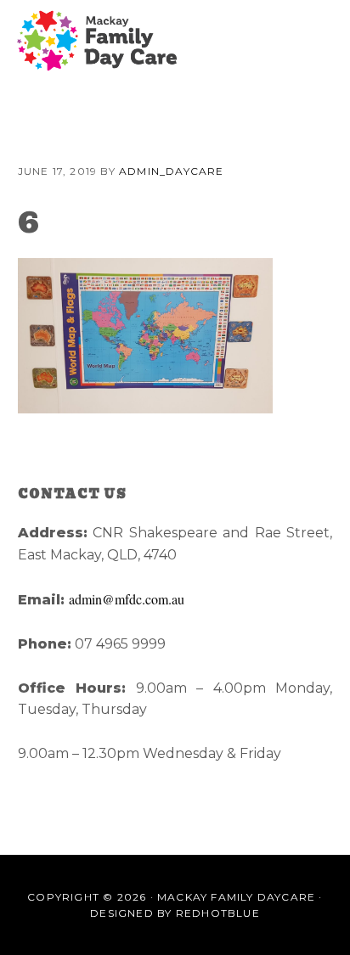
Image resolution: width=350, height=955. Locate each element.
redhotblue (218, 913)
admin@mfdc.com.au (126, 599)
